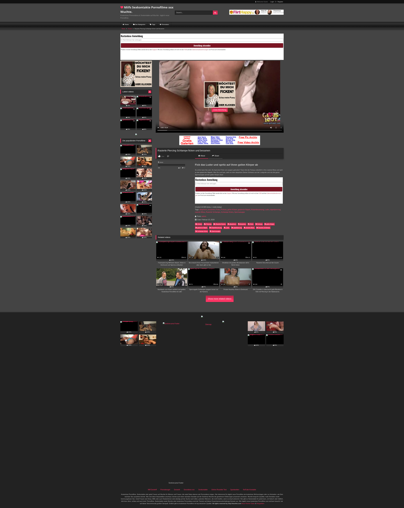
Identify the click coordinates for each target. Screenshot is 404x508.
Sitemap (208, 324)
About (202, 156)
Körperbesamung (257, 209)
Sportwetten (234, 490)
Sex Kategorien (140, 24)
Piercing (208, 224)
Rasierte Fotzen (220, 224)
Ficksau (224, 209)
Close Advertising (219, 110)
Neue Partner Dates (248, 503)
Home (127, 24)
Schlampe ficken (227, 212)
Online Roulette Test (219, 490)
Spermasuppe (239, 212)
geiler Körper (232, 209)
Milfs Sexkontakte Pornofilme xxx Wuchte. (146, 9)
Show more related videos (219, 299)
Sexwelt (177, 490)
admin (204, 216)
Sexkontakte (203, 490)
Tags (153, 24)
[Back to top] (397, 502)
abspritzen (203, 209)
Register (280, 2)
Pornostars (165, 24)
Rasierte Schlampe (213, 212)
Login (272, 2)
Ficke (218, 209)
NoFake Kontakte (249, 490)
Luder (267, 209)
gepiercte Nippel (244, 209)
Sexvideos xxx (189, 490)
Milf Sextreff (152, 490)
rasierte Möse (200, 212)
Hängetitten (260, 503)
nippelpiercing (275, 209)
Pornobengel (165, 490)
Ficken (130, 28)
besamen (211, 209)
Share (216, 156)
